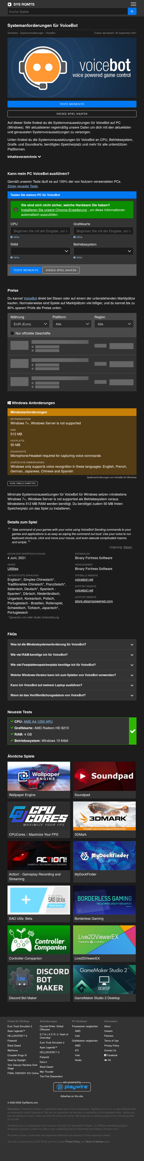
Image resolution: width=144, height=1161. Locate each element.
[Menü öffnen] (133, 4)
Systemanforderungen (32, 33)
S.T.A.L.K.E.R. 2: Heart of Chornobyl (54, 1035)
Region (99, 316)
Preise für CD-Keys (18, 1021)
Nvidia (78, 1060)
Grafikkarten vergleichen (85, 1040)
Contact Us (110, 1050)
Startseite (21, 4)
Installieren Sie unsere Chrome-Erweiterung (54, 209)
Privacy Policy (111, 1045)
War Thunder (46, 1071)
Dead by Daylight (17, 1060)
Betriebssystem (85, 244)
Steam (127, 547)
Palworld (12, 1040)
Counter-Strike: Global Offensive (51, 1027)
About (107, 1026)
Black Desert (14, 1045)
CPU (14, 223)
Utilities (13, 568)
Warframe (13, 1050)
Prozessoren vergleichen (85, 1026)
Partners (108, 1035)
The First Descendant (51, 1076)
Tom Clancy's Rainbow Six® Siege (22, 1066)
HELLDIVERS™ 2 (17, 1035)
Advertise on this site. (72, 1096)
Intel (77, 1035)
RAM (14, 244)
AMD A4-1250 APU (38, 721)
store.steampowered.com (94, 601)
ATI (77, 1050)
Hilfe (16, 237)
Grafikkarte (82, 223)
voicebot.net (84, 579)
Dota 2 (43, 1062)
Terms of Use (111, 1040)
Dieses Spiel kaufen (72, 113)
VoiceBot (30, 298)
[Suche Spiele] (132, 11)
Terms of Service (94, 1141)
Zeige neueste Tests (23, 186)
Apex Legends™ (16, 1031)
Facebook (111, 1055)
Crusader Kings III (17, 1055)
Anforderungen (48, 1021)
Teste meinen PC (72, 104)
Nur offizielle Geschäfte (33, 333)
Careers (108, 1031)
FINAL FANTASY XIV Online (23, 1073)
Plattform (59, 316)
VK (109, 1060)
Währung (17, 316)
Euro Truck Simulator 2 (20, 1026)
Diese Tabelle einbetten (22, 483)
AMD (77, 1031)
